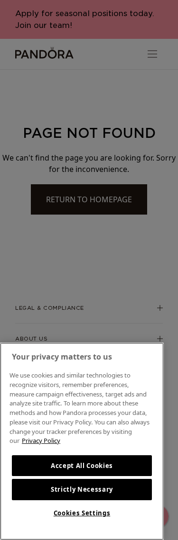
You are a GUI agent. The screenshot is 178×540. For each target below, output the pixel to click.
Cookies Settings (82, 513)
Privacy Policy (41, 440)
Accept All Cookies (82, 465)
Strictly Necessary (82, 489)
